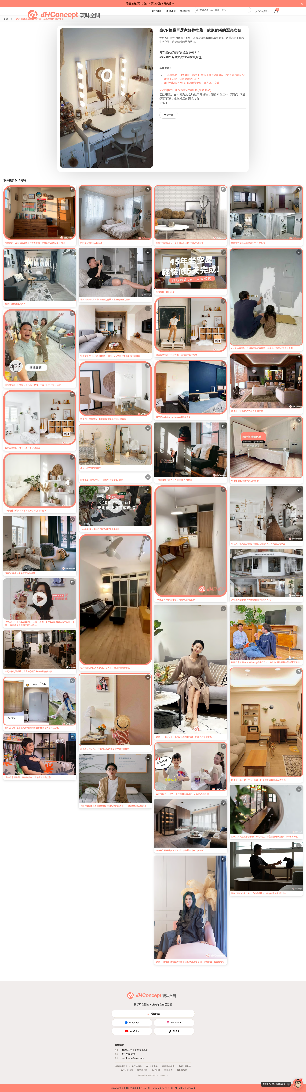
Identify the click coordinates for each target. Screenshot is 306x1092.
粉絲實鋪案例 (121, 1066)
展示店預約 (137, 1066)
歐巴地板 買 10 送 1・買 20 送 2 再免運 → (150, 3)
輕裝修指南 (142, 1070)
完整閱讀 (169, 115)
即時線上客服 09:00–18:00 (134, 1050)
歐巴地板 (157, 11)
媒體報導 (185, 11)
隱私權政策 (182, 1070)
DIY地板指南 (152, 1066)
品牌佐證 (156, 1070)
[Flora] (298, 1084)
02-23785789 (128, 1054)
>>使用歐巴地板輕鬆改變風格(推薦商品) (185, 90)
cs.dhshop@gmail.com (133, 1058)
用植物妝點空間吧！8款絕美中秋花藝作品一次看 (191, 82)
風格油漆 (171, 11)
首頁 (6, 18)
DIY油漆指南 (127, 1070)
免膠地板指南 (185, 1066)
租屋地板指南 (168, 1066)
